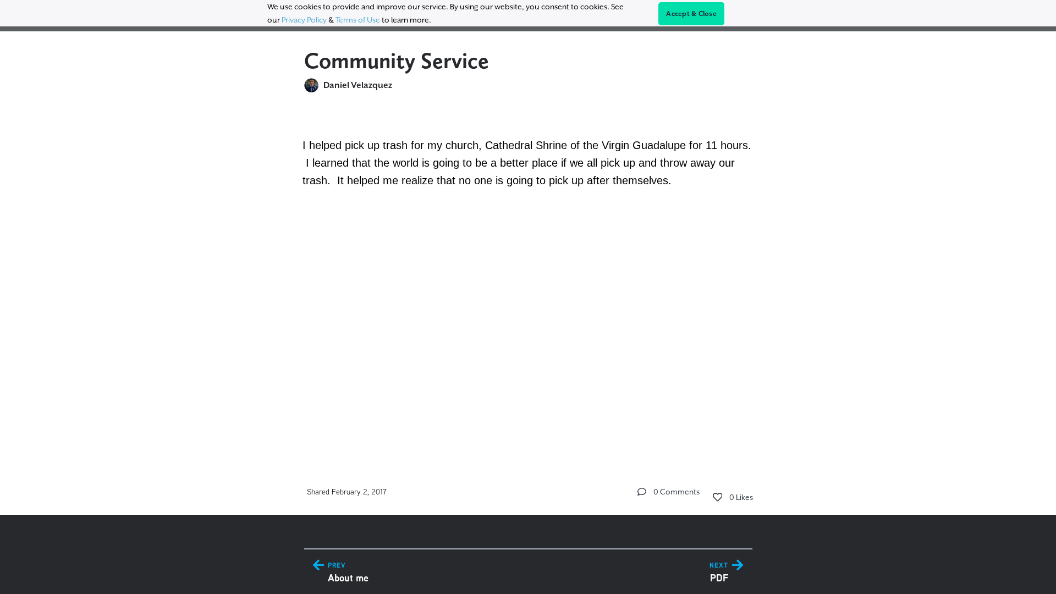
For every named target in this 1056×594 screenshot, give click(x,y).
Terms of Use (358, 19)
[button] (641, 491)
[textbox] (528, 178)
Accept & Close (691, 14)
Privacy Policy (304, 19)
